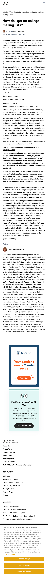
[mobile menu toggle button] (44, 3)
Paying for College (9, 489)
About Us (6, 446)
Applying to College (17, 12)
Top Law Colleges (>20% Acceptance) (17, 519)
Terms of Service (9, 462)
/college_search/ (9, 150)
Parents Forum (8, 492)
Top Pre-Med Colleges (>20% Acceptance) (19, 516)
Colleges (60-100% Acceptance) (15, 513)
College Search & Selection (13, 482)
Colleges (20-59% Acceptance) (14, 510)
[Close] (44, 527)
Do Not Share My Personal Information (17, 465)
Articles (5, 12)
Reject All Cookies (24, 565)
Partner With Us (9, 452)
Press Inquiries (8, 458)
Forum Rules (7, 449)
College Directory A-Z (11, 506)
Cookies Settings (24, 559)
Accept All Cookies (24, 572)
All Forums (6, 476)
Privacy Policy (8, 455)
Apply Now (24, 378)
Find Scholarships (24, 426)
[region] (24, 550)
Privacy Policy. (10, 554)
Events (5, 495)
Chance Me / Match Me (11, 486)
